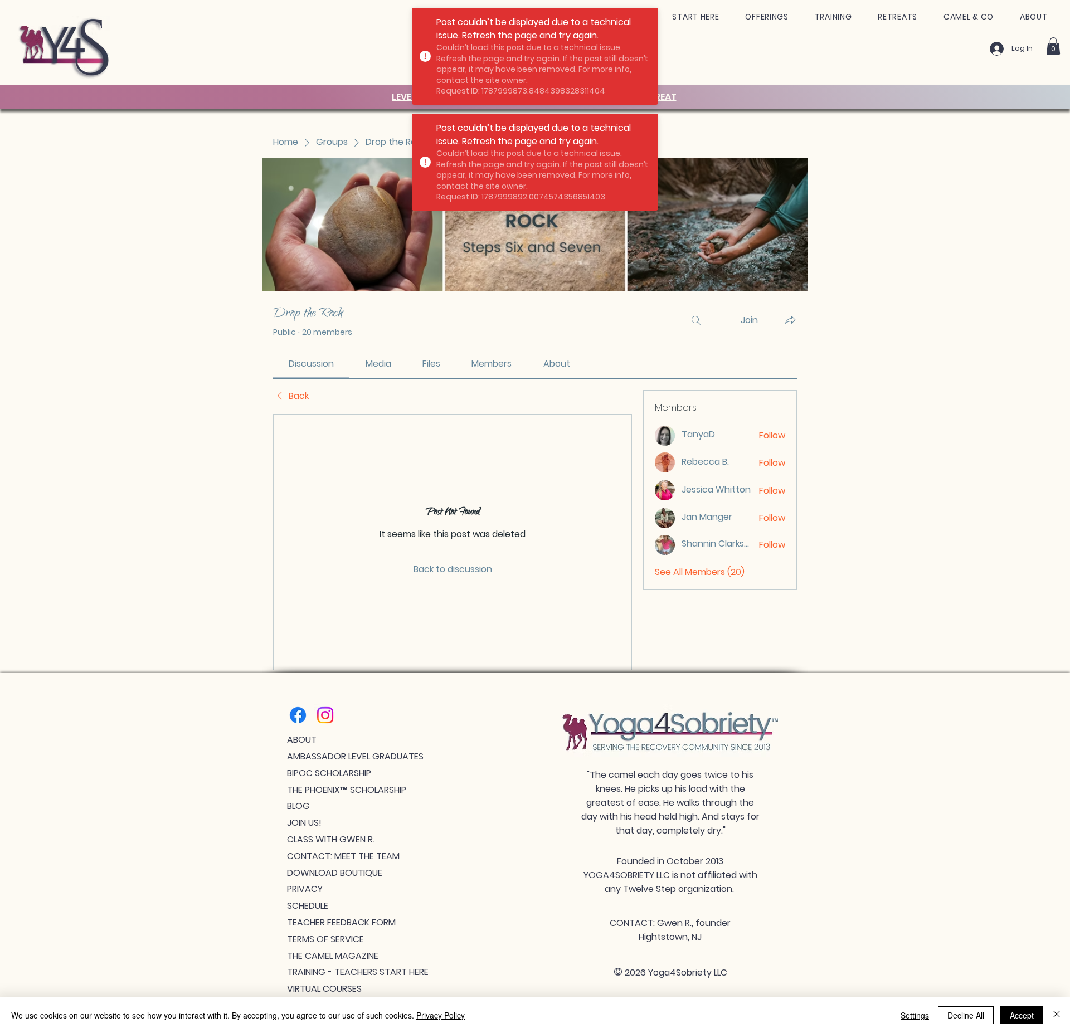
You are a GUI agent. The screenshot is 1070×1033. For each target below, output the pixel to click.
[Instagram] (325, 715)
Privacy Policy (440, 1015)
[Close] (1056, 1015)
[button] (695, 17)
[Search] (696, 320)
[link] (311, 363)
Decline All (965, 1015)
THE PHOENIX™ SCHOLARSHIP (346, 789)
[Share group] (790, 320)
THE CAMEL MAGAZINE (332, 955)
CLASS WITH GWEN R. (330, 839)
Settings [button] (915, 1015)
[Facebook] (298, 715)
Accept (1022, 1015)
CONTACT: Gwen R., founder (670, 923)
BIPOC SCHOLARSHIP (329, 773)
